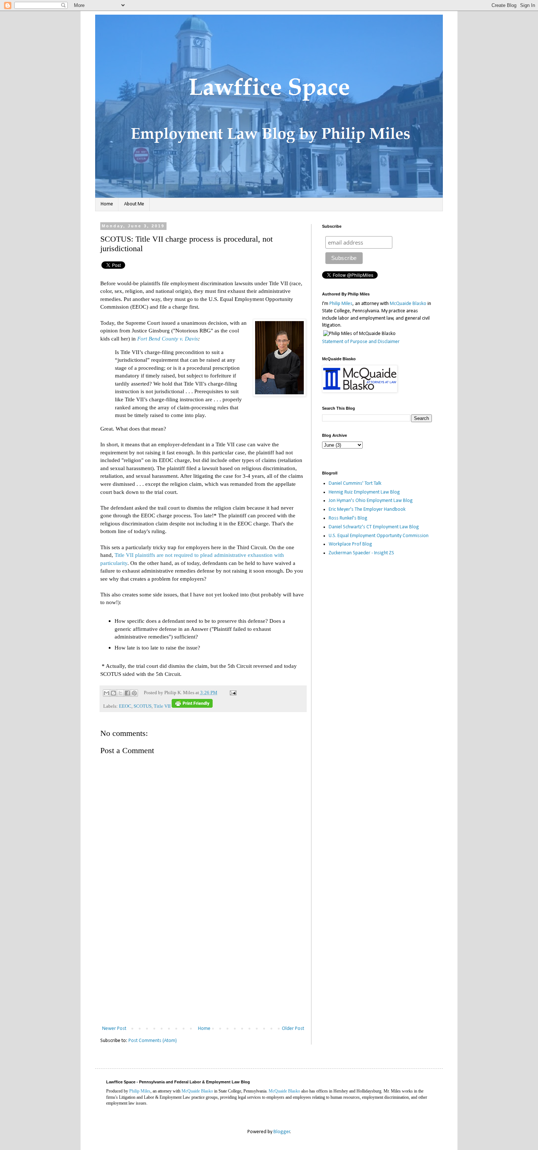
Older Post (293, 1028)
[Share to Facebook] (127, 693)
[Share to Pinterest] (134, 693)
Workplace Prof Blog (350, 544)
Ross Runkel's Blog (348, 518)
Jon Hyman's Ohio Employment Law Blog (371, 500)
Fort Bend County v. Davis (167, 338)
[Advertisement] (203, 969)
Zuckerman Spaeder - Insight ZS (361, 553)
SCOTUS (143, 706)
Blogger (281, 1132)
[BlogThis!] (113, 693)
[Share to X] (120, 693)
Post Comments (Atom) (152, 1040)
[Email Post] (232, 692)
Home (107, 204)
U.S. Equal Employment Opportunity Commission (379, 536)
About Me (134, 204)
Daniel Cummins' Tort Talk (355, 483)
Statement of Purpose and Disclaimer (361, 342)
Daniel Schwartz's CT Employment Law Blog (374, 527)
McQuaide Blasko (408, 303)
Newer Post (114, 1028)
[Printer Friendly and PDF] (192, 706)
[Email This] (106, 693)
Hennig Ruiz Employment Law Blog (364, 492)
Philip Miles (340, 303)
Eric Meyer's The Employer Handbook (367, 509)
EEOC (125, 706)
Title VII (162, 706)
